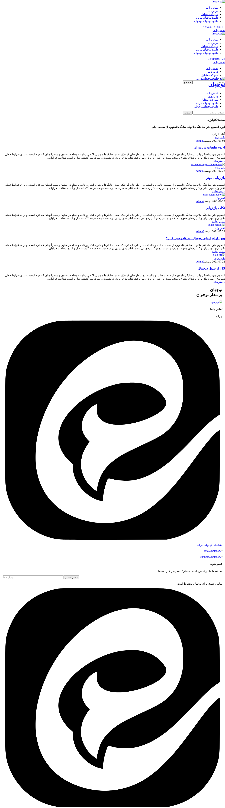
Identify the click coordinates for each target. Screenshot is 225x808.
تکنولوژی (219, 137)
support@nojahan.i (210, 556)
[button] (112, 27)
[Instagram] (112, 806)
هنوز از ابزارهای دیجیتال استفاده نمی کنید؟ (195, 238)
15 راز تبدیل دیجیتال (211, 268)
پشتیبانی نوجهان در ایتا (209, 544)
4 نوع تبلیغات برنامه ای (209, 147)
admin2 (200, 140)
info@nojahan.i (212, 550)
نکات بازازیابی (215, 208)
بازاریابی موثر (215, 178)
